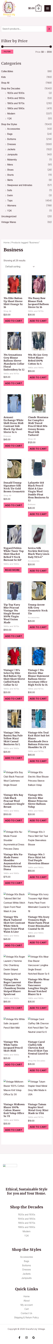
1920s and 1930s (15, 93)
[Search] (49, 29)
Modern (11, 113)
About (27, 1300)
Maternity (12, 159)
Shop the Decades (10, 88)
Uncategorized (8, 216)
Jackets (11, 149)
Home (7, 242)
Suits (9, 190)
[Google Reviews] (33, 1337)
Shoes (10, 169)
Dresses (11, 144)
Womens (11, 205)
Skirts (10, 180)
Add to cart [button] (13, 320)
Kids (3, 77)
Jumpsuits (12, 154)
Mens (10, 164)
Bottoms (11, 139)
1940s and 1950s (16, 98)
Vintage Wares (8, 222)
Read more (12, 570)
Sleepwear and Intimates (19, 185)
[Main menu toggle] (47, 8)
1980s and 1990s (15, 108)
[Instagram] (26, 1337)
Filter (7, 51)
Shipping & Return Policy (26, 1317)
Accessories (13, 128)
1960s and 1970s (15, 103)
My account (26, 1305)
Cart (26, 1309)
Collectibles (7, 71)
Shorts (10, 174)
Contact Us (26, 1313)
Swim (10, 195)
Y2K (9, 118)
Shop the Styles (9, 124)
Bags (10, 134)
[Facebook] (19, 1337)
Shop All (5, 82)
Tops (10, 200)
